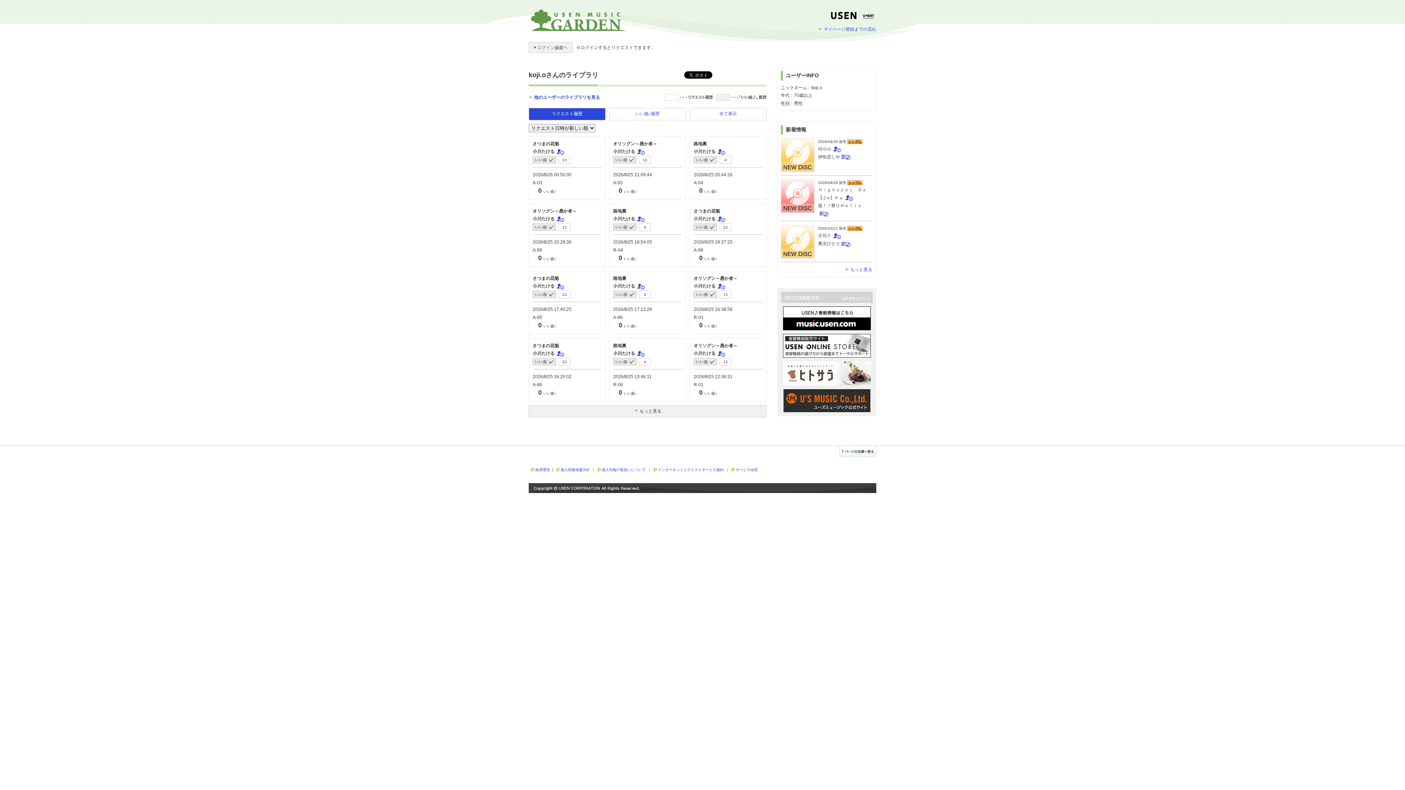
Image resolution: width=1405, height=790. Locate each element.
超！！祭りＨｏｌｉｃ (840, 205)
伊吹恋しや (829, 156)
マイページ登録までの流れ (850, 29)
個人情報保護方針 (575, 470)
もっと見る (861, 269)
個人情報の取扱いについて (624, 470)
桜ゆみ (824, 148)
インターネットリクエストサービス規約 (691, 470)
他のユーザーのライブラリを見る (567, 97)
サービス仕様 (747, 470)
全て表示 (728, 113)
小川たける (544, 151)
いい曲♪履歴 (648, 113)
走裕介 (824, 235)
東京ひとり (829, 243)
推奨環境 (542, 470)
